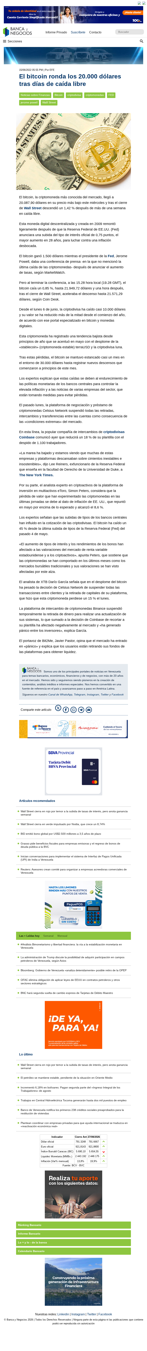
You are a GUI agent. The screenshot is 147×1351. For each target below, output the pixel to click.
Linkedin (63, 1314)
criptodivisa (74, 95)
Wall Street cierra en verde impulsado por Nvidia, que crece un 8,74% (63, 824)
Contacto (95, 32)
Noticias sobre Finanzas (35, 95)
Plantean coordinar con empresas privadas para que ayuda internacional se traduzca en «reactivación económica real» (74, 1124)
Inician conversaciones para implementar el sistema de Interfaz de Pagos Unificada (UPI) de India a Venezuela (71, 858)
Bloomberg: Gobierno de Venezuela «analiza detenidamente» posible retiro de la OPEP (74, 970)
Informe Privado (56, 32)
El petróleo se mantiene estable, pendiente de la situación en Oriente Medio (67, 1077)
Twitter (105, 694)
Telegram (79, 694)
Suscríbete (78, 32)
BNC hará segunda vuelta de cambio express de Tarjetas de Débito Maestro (67, 992)
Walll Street (49, 102)
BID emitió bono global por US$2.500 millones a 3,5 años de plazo (61, 833)
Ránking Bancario (29, 1225)
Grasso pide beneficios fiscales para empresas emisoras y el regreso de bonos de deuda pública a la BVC (70, 845)
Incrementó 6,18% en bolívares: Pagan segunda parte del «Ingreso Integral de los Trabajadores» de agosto (70, 1089)
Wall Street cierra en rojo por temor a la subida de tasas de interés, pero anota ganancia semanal (74, 813)
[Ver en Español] (143, 3)
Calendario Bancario (31, 1251)
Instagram (93, 694)
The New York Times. (36, 475)
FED (111, 95)
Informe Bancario (29, 1233)
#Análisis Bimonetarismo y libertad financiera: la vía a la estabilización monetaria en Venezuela (71, 946)
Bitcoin (59, 95)
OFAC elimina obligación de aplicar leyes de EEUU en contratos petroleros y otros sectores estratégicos (70, 981)
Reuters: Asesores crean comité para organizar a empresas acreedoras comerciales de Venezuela (74, 871)
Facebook (118, 694)
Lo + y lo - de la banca (32, 1242)
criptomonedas (95, 95)
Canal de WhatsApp (60, 694)
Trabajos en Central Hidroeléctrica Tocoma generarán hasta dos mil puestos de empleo (74, 1100)
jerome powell (29, 102)
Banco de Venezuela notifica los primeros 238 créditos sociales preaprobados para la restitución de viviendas (72, 1111)
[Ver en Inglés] (139, 3)
